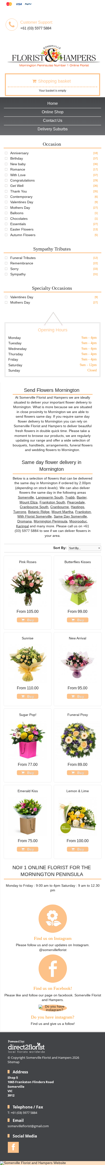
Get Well (16, 186)
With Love (18, 175)
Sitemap (14, 1062)
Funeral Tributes (23, 258)
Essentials (18, 224)
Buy (29, 620)
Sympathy (18, 274)
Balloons (16, 213)
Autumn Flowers (22, 235)
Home (52, 103)
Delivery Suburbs (53, 129)
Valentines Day (21, 202)
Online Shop (52, 112)
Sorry (14, 269)
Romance (17, 169)
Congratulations (22, 180)
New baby (18, 164)
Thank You (18, 191)
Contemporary (21, 197)
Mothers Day (20, 208)
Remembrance (21, 263)
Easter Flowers (21, 229)
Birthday (16, 158)
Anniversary (19, 153)
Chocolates (19, 219)
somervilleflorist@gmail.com (28, 1126)
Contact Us (52, 120)
